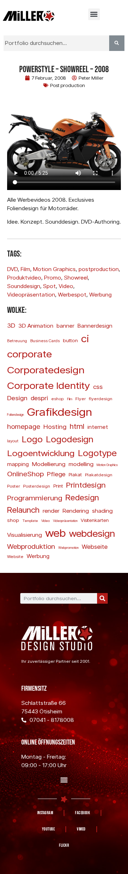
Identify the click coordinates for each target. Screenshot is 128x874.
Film (25, 269)
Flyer (80, 398)
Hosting (54, 426)
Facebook (82, 813)
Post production (67, 85)
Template (30, 520)
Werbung (100, 294)
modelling (81, 463)
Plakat (75, 474)
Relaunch (23, 509)
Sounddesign (23, 286)
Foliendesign (15, 414)
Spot (49, 286)
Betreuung (17, 340)
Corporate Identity (48, 385)
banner (65, 325)
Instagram (45, 813)
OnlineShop (25, 473)
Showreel (76, 277)
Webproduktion (31, 546)
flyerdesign (100, 398)
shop (13, 520)
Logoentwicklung (41, 452)
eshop (57, 398)
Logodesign (70, 438)
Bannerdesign (95, 325)
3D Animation (35, 325)
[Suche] (102, 598)
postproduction (99, 269)
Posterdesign (36, 486)
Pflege (56, 474)
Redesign (82, 497)
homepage (23, 426)
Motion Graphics (54, 269)
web (55, 532)
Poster (13, 486)
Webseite (95, 546)
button (70, 340)
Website (15, 556)
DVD (12, 269)
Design (17, 398)
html (77, 426)
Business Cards (45, 340)
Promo (52, 277)
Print (58, 486)
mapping (18, 464)
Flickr (64, 845)
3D (11, 325)
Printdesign (86, 484)
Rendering (76, 510)
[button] (94, 14)
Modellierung (48, 463)
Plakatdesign (98, 474)
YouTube (48, 829)
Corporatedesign (46, 369)
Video (66, 286)
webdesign (92, 533)
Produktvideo (24, 277)
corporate (29, 353)
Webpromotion (68, 548)
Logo (32, 438)
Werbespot (72, 294)
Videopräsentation (31, 294)
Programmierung (34, 497)
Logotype (97, 452)
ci (85, 338)
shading (102, 510)
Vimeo (81, 829)
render (51, 510)
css (98, 386)
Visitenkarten (95, 520)
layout (12, 440)
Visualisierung (24, 534)
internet (97, 426)
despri (39, 398)
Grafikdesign (59, 411)
